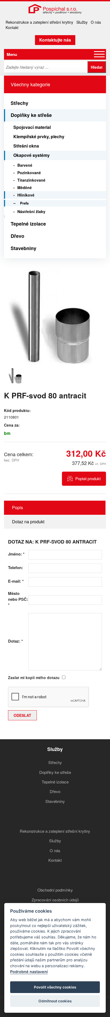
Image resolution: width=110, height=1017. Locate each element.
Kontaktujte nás (55, 40)
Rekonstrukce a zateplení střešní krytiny (39, 22)
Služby (82, 22)
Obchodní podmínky (55, 890)
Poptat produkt (88, 478)
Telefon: (15, 567)
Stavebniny (23, 248)
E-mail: (16, 581)
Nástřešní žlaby (31, 211)
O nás (96, 22)
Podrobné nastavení (29, 971)
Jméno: (16, 554)
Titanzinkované (31, 180)
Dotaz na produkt (28, 521)
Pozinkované (29, 172)
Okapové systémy (31, 155)
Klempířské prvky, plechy (38, 136)
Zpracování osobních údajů (55, 899)
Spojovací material (32, 127)
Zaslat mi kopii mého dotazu (34, 677)
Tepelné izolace (28, 223)
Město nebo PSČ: (18, 599)
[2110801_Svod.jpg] (52, 317)
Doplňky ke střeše (31, 115)
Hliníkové (25, 195)
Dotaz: (15, 641)
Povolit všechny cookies (55, 987)
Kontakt (12, 27)
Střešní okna (26, 146)
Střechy (19, 103)
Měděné (24, 187)
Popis (17, 507)
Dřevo (17, 235)
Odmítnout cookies (55, 1001)
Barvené (24, 165)
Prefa (24, 203)
